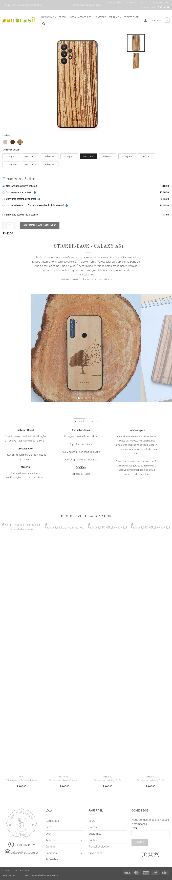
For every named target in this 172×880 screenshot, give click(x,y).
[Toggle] (81, 821)
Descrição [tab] (79, 421)
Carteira (101, 17)
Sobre (109, 2)
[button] (145, 20)
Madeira (6, 135)
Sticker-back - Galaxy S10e (107, 780)
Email (134, 828)
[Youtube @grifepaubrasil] (168, 7)
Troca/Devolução (159, 2)
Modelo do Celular (11, 150)
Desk (73, 17)
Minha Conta (22, 870)
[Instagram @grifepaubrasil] (161, 7)
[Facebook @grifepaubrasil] (158, 7)
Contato (143, 2)
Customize (131, 2)
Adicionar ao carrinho (39, 225)
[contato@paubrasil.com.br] (7, 851)
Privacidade (149, 7)
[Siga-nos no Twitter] (165, 7)
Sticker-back (131, 17)
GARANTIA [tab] (93, 421)
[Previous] (6, 348)
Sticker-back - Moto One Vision (64, 780)
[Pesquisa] (43, 23)
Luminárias (47, 17)
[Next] (166, 348)
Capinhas (114, 17)
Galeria (119, 2)
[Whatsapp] (11, 844)
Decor (62, 17)
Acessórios (85, 17)
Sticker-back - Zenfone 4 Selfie (21, 780)
